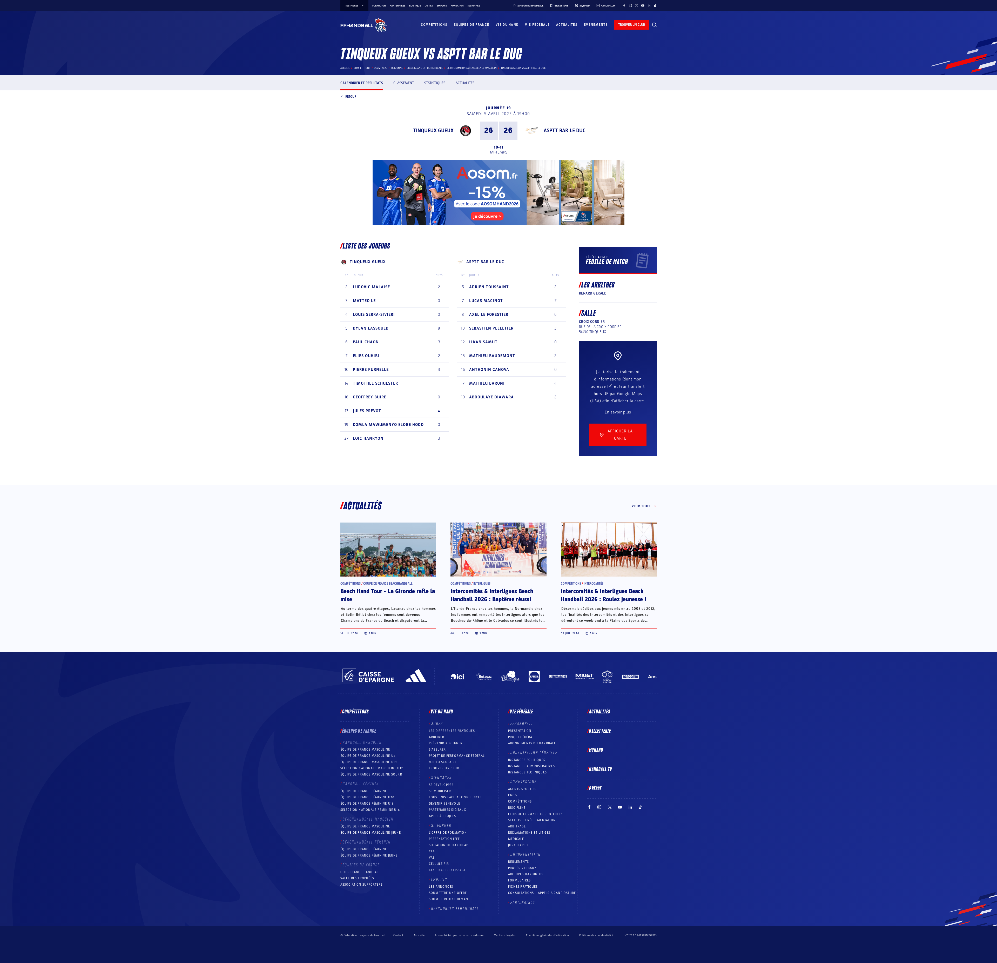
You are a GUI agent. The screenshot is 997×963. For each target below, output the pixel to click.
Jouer (437, 724)
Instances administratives (531, 766)
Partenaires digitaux (447, 810)
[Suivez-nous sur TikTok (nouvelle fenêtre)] (655, 5)
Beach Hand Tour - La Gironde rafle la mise (387, 595)
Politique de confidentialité (596, 935)
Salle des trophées (357, 878)
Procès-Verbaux (522, 868)
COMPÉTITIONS (520, 801)
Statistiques (434, 83)
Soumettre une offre (448, 893)
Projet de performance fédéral (457, 756)
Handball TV (600, 769)
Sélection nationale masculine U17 (371, 768)
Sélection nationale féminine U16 (370, 810)
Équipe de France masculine (365, 749)
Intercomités (593, 583)
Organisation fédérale (533, 753)
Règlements (518, 862)
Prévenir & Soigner (446, 743)
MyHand (596, 750)
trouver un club (631, 25)
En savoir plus (618, 412)
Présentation (519, 731)
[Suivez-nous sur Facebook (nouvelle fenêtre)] (624, 5)
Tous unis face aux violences (455, 797)
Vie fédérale (537, 25)
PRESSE (595, 788)
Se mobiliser (440, 791)
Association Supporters (361, 884)
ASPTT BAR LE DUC (564, 131)
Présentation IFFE (444, 839)
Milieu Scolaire (443, 762)
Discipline (517, 808)
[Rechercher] (654, 25)
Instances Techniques (527, 772)
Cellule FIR (439, 864)
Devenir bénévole (444, 803)
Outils (429, 5)
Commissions (523, 782)
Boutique (415, 5)
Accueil (345, 68)
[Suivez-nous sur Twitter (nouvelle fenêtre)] (636, 5)
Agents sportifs (522, 789)
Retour (350, 96)
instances (352, 5)
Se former (441, 826)
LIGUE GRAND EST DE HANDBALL (425, 68)
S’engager (441, 778)
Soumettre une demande (450, 899)
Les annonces (441, 886)
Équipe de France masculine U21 (368, 756)
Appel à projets (442, 816)
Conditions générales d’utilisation (547, 935)
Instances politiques (526, 760)
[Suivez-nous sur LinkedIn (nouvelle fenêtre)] (649, 5)
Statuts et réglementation (532, 820)
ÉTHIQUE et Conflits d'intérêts (535, 814)
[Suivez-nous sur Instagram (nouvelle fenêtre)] (630, 5)
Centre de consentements (640, 935)
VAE (432, 857)
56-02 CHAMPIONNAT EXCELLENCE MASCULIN (472, 68)
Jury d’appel (518, 845)
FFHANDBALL (522, 724)
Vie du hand (507, 25)
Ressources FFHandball (455, 909)
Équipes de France (471, 25)
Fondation (457, 5)
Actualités (566, 25)
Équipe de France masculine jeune (370, 832)
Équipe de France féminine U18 (367, 803)
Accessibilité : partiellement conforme (459, 935)
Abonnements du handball (532, 743)
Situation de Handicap (448, 845)
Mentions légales (505, 935)
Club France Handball (360, 872)
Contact (398, 935)
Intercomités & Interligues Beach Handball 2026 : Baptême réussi (491, 595)
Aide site (419, 935)
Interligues (481, 583)
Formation (379, 5)
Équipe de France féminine (363, 791)
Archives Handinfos (526, 874)
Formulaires (519, 880)
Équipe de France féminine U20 (367, 797)
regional (397, 68)
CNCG (512, 795)
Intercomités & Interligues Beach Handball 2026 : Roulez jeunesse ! (603, 595)
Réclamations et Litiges (529, 832)
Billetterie (600, 731)
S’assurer (437, 749)
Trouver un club (444, 768)
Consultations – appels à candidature (542, 893)
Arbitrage (517, 826)
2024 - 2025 (380, 68)
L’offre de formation (448, 832)
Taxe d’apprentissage (447, 870)
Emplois (442, 5)
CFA (432, 851)
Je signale (474, 5)
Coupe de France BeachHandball (388, 583)
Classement (403, 83)
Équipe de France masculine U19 (368, 762)
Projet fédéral (521, 737)
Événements (596, 25)
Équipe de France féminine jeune (369, 855)
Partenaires (397, 5)
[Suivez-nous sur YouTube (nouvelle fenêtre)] (642, 5)
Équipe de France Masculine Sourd (371, 774)
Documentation (525, 855)
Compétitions (434, 25)
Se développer (441, 785)
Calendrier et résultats (361, 83)
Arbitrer (436, 737)
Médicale (516, 839)
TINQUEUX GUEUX (433, 131)
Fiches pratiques (523, 886)
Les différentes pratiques (452, 731)
